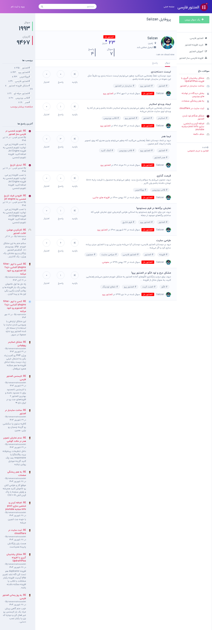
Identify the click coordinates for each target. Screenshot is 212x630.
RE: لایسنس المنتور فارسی (16, 377)
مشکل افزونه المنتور (18, 85)
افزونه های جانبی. (101, 197)
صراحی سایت (108, 254)
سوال (167, 63)
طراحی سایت (163, 240)
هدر (26, 102)
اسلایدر (162, 118)
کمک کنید (106, 150)
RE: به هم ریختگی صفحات (16, 473)
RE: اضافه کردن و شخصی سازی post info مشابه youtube (15, 505)
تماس (41, 24)
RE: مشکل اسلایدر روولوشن (17, 343)
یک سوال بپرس (193, 20)
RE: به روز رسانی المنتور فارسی (14, 596)
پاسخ (155, 63)
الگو (163, 287)
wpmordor (21, 314)
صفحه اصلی (169, 6)
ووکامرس (140, 190)
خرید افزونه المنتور (194, 45)
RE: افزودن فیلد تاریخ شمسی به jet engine (15, 197)
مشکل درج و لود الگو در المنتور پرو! (151, 272)
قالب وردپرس (110, 118)
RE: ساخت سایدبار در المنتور (15, 411)
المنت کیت (148, 287)
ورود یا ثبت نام (18, 6)
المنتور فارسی (196, 38)
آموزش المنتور (196, 51)
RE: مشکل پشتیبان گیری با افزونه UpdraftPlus (16, 557)
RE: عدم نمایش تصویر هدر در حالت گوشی (14, 439)
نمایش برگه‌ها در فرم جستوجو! (153, 208)
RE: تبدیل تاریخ (18, 165)
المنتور (162, 86)
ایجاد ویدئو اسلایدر (160, 104)
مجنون (90, 254)
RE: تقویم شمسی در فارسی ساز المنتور (15, 132)
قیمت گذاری (164, 175)
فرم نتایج (128, 222)
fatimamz (21, 236)
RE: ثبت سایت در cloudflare (17, 531)
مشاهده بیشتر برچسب (21, 107)
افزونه (162, 254)
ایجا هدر (166, 136)
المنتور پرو (145, 86)
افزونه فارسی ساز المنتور (191, 58)
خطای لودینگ (109, 287)
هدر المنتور (160, 157)
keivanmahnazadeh (17, 277)
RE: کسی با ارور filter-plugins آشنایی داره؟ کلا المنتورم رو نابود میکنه (14, 269)
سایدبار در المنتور (124, 86)
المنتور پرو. (108, 93)
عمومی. (105, 262)
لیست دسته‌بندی (161, 71)
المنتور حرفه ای (21, 93)
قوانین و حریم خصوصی (198, 150)
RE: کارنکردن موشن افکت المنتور (16, 231)
